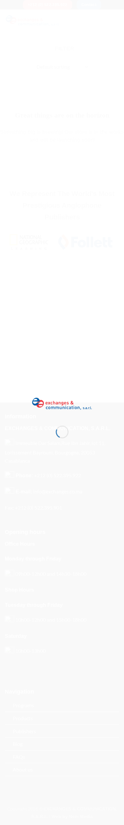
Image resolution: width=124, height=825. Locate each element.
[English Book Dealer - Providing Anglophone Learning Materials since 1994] (62, 403)
